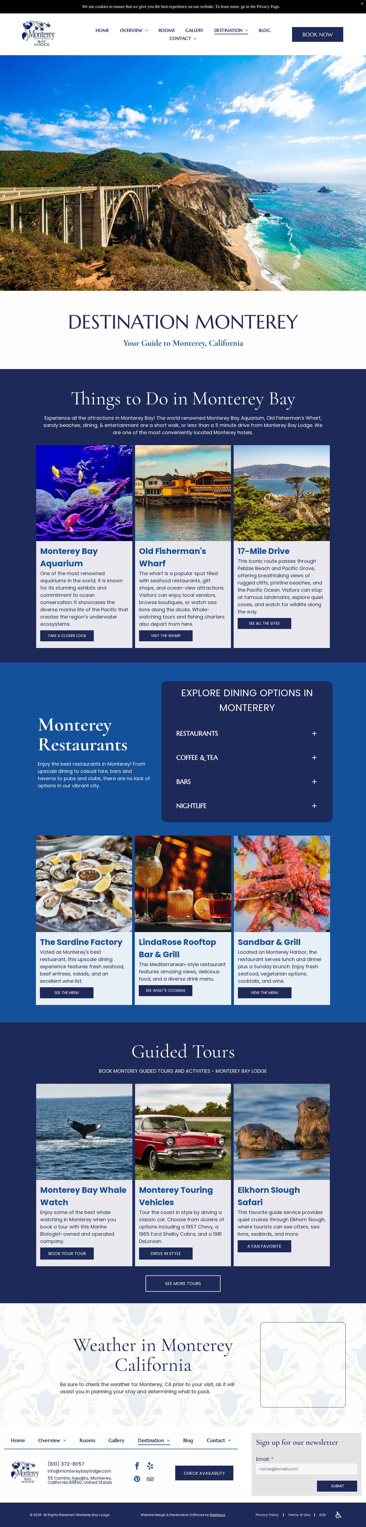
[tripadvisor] (150, 1479)
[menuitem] (102, 30)
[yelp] (150, 1466)
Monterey (228, 398)
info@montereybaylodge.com (79, 1471)
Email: (263, 1459)
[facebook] (137, 1466)
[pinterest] (137, 1479)
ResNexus (217, 1515)
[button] (247, 733)
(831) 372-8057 (66, 1464)
